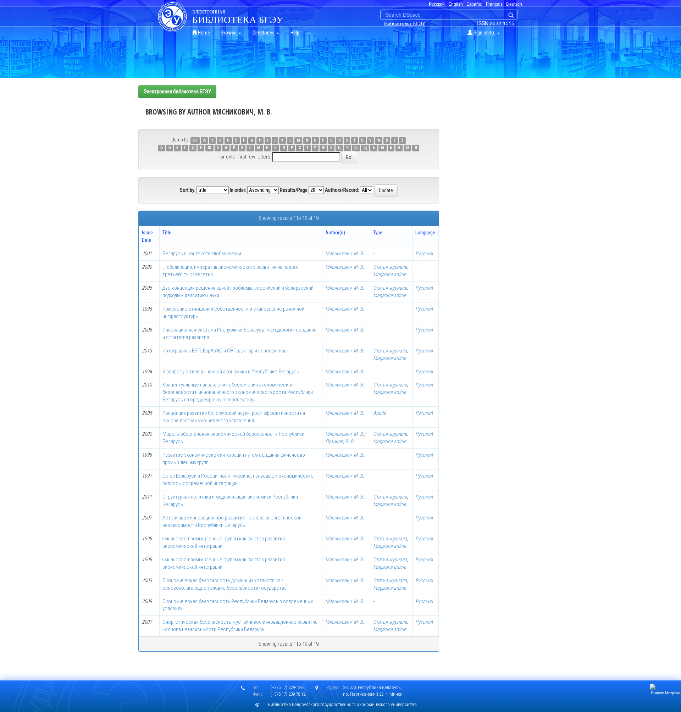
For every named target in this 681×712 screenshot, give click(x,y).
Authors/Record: (342, 190)
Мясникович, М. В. (344, 253)
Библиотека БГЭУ (404, 23)
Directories (264, 32)
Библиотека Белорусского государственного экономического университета (342, 704)
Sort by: (187, 190)
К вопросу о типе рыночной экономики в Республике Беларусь (230, 371)
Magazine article (389, 274)
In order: (238, 190)
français (494, 4)
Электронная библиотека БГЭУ (177, 91)
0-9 (195, 140)
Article (379, 413)
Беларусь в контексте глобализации (201, 253)
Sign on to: (484, 32)
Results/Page (294, 190)
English (455, 4)
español (474, 4)
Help (294, 32)
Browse (229, 32)
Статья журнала (390, 267)
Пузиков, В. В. (340, 441)
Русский (424, 253)
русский (437, 4)
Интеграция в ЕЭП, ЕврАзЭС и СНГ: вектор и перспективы (224, 350)
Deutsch (514, 4)
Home (203, 32)
